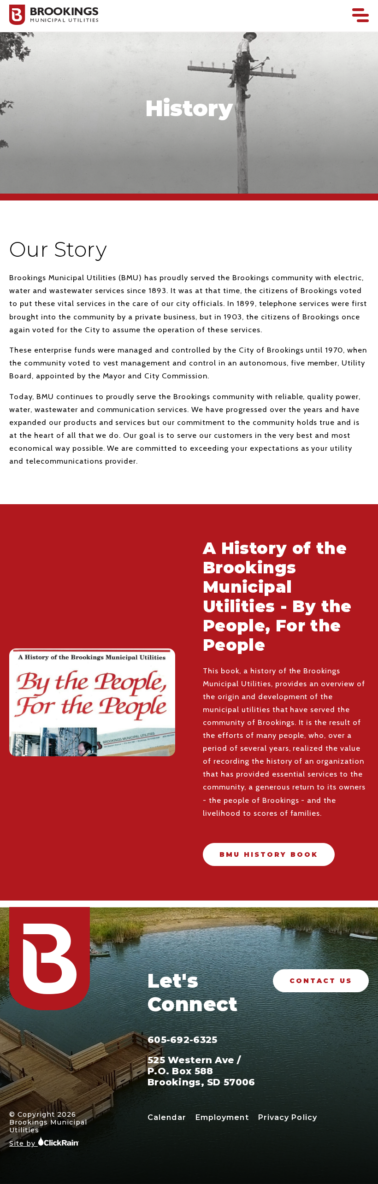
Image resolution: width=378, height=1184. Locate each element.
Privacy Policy (287, 1117)
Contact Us (320, 981)
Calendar (167, 1117)
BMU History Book (268, 854)
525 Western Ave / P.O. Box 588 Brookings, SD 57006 (201, 1071)
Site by (23, 1143)
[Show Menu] (360, 15)
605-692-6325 (182, 1039)
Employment (222, 1117)
